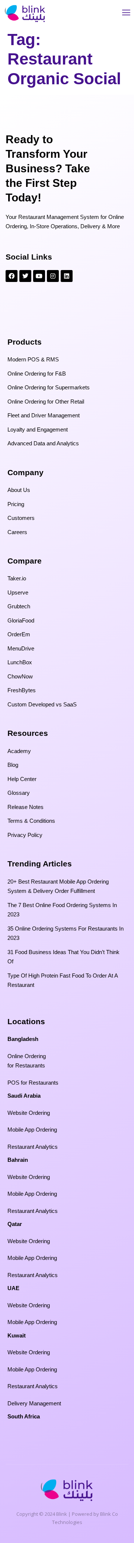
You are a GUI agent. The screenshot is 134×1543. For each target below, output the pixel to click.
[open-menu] (126, 14)
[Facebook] (11, 276)
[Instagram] (53, 276)
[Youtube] (39, 276)
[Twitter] (25, 276)
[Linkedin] (67, 276)
